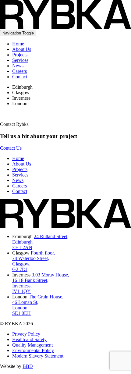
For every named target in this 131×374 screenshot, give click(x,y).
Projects (19, 54)
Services (20, 60)
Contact (19, 76)
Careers (19, 71)
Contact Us (11, 148)
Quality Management (32, 344)
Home (18, 43)
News (17, 65)
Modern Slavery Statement (37, 355)
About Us (21, 49)
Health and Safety (29, 339)
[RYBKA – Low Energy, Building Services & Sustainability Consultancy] (65, 27)
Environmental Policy (33, 350)
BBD (28, 366)
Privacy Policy (26, 334)
